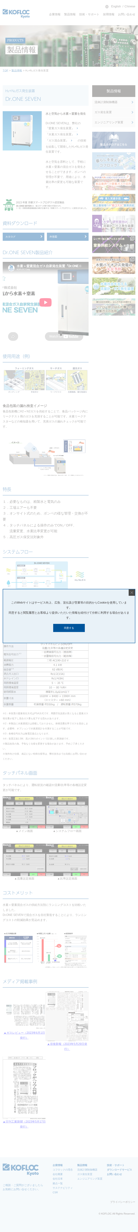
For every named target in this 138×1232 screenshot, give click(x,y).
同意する (69, 627)
